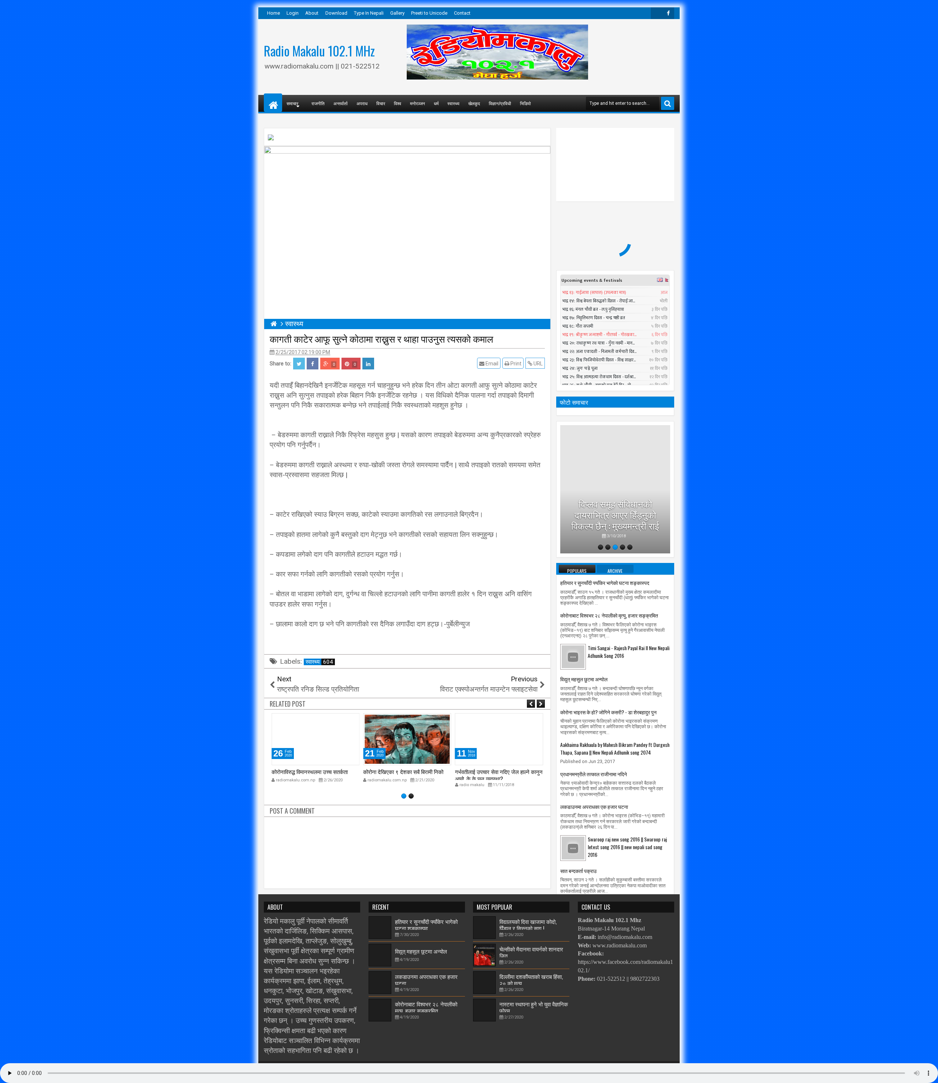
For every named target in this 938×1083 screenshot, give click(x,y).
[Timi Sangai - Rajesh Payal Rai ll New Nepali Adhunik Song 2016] (573, 656)
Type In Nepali (369, 13)
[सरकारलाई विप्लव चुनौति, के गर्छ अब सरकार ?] (615, 489)
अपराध (362, 103)
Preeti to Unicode (429, 13)
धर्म (436, 103)
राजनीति (318, 103)
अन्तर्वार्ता (340, 103)
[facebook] (668, 13)
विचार (380, 103)
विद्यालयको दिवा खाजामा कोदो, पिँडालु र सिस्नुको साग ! (528, 924)
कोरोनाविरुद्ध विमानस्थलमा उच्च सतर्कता (310, 771)
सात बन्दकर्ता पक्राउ (578, 870)
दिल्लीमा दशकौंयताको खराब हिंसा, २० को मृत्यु (531, 979)
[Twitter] (656, 13)
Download (336, 13)
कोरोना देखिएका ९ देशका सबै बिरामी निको (403, 771)
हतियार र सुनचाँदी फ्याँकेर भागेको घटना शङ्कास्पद (604, 582)
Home (273, 13)
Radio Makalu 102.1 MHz (319, 50)
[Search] (667, 103)
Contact (462, 13)
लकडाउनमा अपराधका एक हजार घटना (594, 806)
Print (515, 363)
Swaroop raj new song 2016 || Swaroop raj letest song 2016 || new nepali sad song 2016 (627, 846)
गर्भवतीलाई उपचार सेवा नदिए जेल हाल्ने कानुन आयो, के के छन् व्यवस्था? (499, 774)
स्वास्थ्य (453, 103)
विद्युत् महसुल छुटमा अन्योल (584, 679)
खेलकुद (474, 103)
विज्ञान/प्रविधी (500, 103)
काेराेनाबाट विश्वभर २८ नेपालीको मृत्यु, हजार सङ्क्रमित (609, 615)
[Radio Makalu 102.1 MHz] (273, 102)
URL (537, 363)
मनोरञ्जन (417, 103)
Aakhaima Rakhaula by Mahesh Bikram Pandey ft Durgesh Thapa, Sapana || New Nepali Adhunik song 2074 (614, 748)
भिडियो (525, 103)
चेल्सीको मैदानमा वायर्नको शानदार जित (531, 952)
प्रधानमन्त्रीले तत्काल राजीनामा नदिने (593, 774)
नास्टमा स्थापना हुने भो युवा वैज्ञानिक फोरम (533, 1007)
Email (491, 363)
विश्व (397, 103)
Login (293, 13)
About (311, 13)
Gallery (397, 13)
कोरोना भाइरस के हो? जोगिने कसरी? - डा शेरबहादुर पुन (608, 712)
